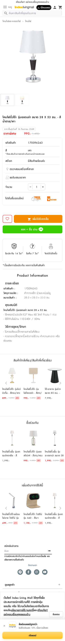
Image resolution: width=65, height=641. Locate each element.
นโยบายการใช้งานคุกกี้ (22, 610)
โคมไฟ (28, 21)
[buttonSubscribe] (49, 551)
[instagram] (36, 572)
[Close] (4, 626)
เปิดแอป (32, 635)
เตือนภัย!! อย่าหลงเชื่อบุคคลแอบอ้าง (26, 612)
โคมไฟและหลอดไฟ (12, 21)
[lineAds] (20, 572)
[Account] (55, 7)
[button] (12, 383)
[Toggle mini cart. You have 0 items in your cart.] (60, 7)
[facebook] (28, 572)
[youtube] (44, 572)
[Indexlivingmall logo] (25, 7)
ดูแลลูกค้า (10, 584)
